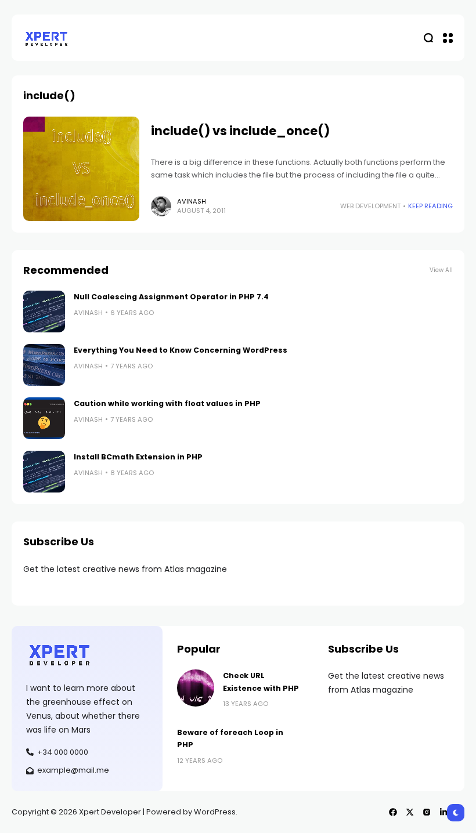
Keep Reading (430, 206)
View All (441, 270)
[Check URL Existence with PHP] (195, 688)
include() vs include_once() (240, 130)
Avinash (191, 201)
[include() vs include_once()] (81, 169)
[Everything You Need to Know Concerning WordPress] (44, 365)
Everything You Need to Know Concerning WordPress (180, 350)
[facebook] (393, 812)
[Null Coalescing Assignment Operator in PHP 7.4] (44, 311)
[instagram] (427, 812)
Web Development (370, 206)
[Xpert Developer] (46, 38)
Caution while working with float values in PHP (167, 403)
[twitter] (410, 812)
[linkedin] (443, 812)
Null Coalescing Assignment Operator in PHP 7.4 (171, 297)
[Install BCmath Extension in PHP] (44, 471)
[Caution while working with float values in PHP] (44, 418)
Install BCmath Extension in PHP (138, 457)
